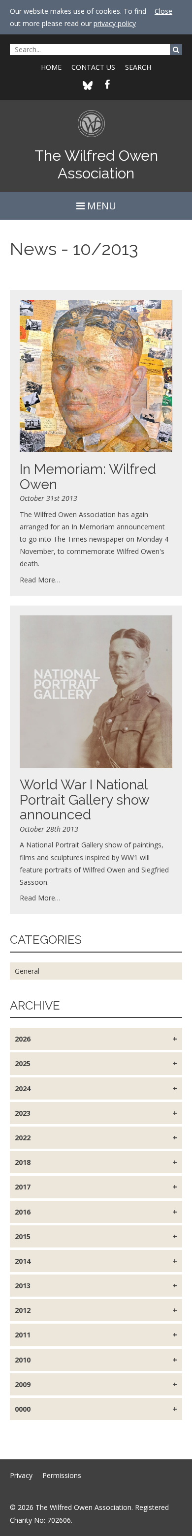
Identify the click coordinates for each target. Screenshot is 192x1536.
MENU (100, 205)
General (27, 971)
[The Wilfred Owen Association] (96, 128)
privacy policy (115, 23)
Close (163, 11)
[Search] (176, 49)
